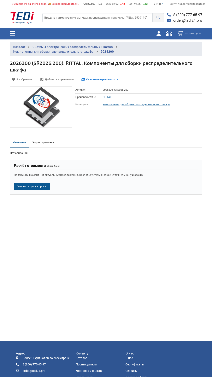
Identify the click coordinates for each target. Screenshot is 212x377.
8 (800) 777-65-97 (187, 15)
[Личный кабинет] (159, 33)
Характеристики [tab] (43, 142)
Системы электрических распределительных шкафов (73, 47)
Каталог (19, 47)
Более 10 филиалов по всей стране (46, 358)
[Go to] (22, 17)
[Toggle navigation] (12, 33)
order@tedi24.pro (187, 20)
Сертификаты (134, 364)
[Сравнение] (168, 33)
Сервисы (131, 371)
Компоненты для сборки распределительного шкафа (53, 52)
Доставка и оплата (89, 371)
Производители (86, 364)
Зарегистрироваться (192, 3)
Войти (174, 3)
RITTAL (107, 97)
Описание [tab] (19, 142)
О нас (129, 358)
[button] (158, 17)
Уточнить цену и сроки (31, 186)
